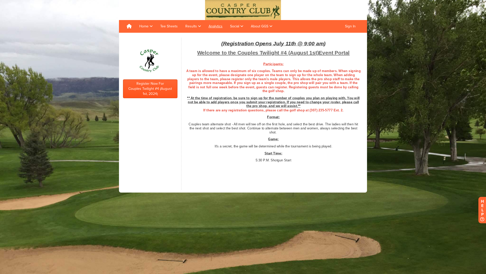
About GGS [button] (260, 26)
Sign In (350, 26)
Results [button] (191, 26)
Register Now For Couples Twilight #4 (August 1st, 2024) (150, 88)
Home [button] (144, 26)
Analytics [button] (215, 26)
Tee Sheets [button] (169, 26)
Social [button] (235, 26)
